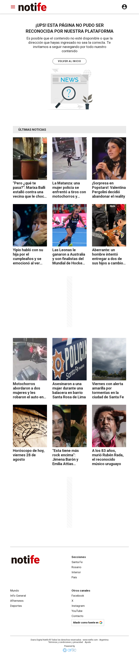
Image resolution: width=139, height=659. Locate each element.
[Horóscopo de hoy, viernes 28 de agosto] (30, 426)
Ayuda (88, 642)
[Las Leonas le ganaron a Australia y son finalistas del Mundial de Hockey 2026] (69, 225)
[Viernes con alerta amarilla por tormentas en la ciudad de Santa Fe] (109, 359)
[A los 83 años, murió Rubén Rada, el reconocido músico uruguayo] (109, 426)
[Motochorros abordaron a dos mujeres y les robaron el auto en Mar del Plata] (30, 359)
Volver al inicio (69, 61)
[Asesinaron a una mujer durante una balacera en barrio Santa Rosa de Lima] (69, 359)
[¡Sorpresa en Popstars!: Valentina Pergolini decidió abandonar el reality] (109, 158)
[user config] (124, 7)
